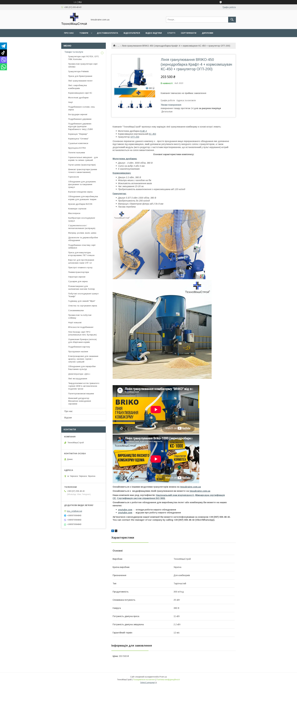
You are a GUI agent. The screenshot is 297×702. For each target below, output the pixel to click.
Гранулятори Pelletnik (78, 71)
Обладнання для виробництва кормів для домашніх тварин (83, 197)
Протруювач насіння (78, 351)
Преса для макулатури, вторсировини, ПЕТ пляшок (81, 253)
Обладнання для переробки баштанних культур (82, 367)
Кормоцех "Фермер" (78, 134)
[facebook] (112, 531)
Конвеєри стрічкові (77, 208)
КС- (150, 134)
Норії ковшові (75, 322)
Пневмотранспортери (78, 272)
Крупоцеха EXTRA (77, 148)
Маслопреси (74, 213)
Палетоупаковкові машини (81, 393)
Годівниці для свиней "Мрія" (81, 301)
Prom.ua (163, 677)
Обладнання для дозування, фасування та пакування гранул (82, 184)
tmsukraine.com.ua (190, 487)
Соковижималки (76, 310)
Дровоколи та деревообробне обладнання (83, 238)
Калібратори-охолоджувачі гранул (81, 219)
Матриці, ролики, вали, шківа (82, 233)
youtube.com (125, 509)
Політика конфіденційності (168, 680)
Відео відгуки (154, 33)
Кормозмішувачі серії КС (80, 93)
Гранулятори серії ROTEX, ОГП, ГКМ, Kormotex (83, 57)
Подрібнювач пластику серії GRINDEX (82, 246)
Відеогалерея (132, 33)
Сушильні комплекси (78, 143)
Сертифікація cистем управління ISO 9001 (141, 498)
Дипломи (207, 33)
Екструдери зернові (77, 114)
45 (153, 134)
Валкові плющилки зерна (80, 192)
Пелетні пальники (76, 152)
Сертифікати (188, 33)
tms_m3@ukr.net (74, 511)
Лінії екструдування (77, 378)
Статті (171, 33)
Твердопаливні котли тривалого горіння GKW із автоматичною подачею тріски (83, 386)
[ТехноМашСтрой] (74, 25)
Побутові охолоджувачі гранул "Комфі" (83, 295)
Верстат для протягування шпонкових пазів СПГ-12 (81, 261)
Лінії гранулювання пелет (80, 81)
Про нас (69, 33)
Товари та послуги (73, 52)
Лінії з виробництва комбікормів (77, 86)
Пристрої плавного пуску (80, 267)
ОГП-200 (134, 137)
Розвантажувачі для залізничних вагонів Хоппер (81, 287)
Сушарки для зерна (78, 281)
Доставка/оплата (107, 33)
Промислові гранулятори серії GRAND (83, 65)
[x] (116, 531)
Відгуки (68, 417)
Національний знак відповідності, (175, 495)
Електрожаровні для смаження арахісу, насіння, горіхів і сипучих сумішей (83, 359)
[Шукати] (232, 20)
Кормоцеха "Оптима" (78, 138)
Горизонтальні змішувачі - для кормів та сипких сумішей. (83, 158)
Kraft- (142, 131)
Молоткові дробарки (78, 97)
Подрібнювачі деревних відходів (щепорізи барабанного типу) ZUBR (80, 126)
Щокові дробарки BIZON (80, 204)
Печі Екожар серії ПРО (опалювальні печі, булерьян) (82, 333)
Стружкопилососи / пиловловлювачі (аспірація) (81, 226)
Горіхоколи (73, 177)
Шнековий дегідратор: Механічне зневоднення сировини (79, 401)
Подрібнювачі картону (79, 347)
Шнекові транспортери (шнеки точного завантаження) (82, 170)
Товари (83, 33)
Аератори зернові (76, 277)
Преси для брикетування (80, 76)
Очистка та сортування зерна (82, 305)
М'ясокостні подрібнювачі (80, 327)
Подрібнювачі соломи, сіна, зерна (81, 108)
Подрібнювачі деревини (79, 119)
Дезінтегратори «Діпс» (79, 374)
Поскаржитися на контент (144, 680)
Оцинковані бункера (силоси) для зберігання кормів (82, 340)
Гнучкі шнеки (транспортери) (82, 165)
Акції (70, 102)
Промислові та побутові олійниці (79, 316)
